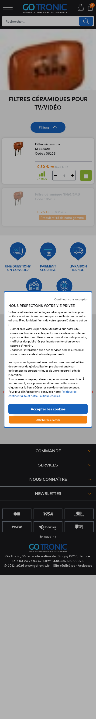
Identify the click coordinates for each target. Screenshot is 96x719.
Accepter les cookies (48, 408)
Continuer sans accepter (71, 299)
